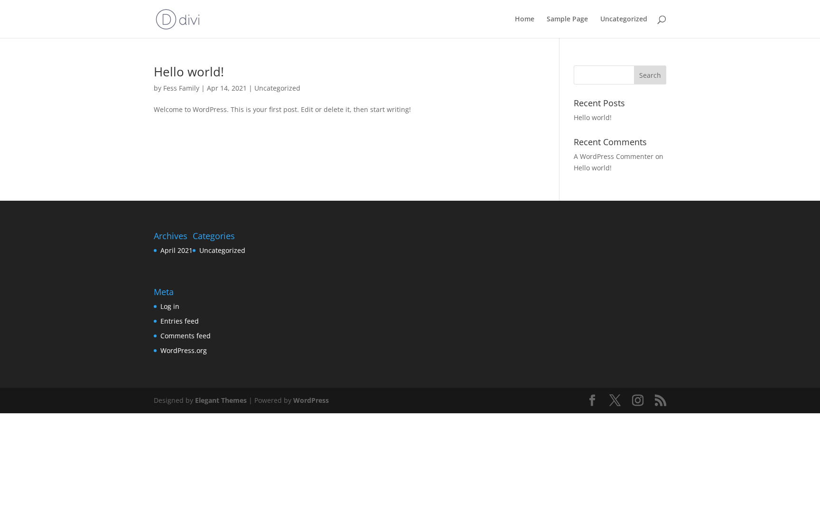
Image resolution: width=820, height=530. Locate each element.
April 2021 (176, 250)
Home (524, 19)
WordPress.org (183, 350)
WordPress (311, 400)
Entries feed (179, 320)
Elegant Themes (221, 400)
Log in (169, 306)
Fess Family (181, 88)
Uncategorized (623, 19)
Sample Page (567, 19)
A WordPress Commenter (613, 156)
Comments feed (185, 335)
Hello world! (189, 71)
